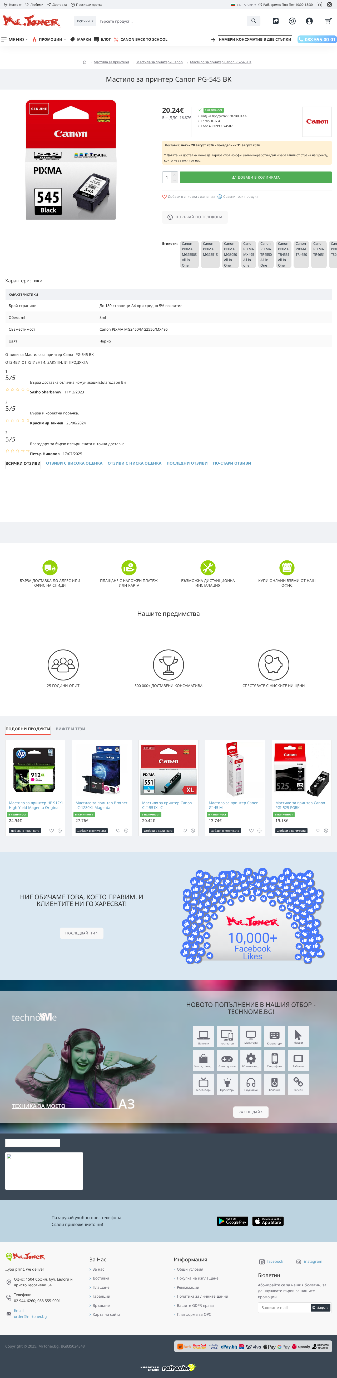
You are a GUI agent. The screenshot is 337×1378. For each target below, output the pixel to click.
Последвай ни (80, 933)
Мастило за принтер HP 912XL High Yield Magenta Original (36, 805)
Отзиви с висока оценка (74, 463)
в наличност (17, 815)
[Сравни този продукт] (60, 831)
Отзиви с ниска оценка (134, 463)
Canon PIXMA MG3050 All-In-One (230, 254)
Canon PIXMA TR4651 (319, 249)
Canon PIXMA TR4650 (301, 249)
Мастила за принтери (111, 62)
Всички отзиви (23, 463)
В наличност (213, 110)
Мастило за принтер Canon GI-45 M (234, 805)
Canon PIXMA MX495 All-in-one (248, 254)
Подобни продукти (28, 728)
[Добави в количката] (29, 1171)
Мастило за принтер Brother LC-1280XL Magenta (101, 805)
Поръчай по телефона (199, 217)
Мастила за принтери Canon (159, 62)
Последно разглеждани (33, 1141)
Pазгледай (249, 1112)
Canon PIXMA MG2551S (210, 249)
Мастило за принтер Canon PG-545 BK (220, 62)
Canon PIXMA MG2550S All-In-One (189, 254)
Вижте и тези (70, 728)
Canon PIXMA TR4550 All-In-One (266, 254)
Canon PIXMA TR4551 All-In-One (283, 254)
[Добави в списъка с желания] (51, 831)
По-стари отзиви (232, 463)
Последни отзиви (187, 463)
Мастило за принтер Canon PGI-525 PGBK (300, 805)
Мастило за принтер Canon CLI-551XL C (167, 805)
